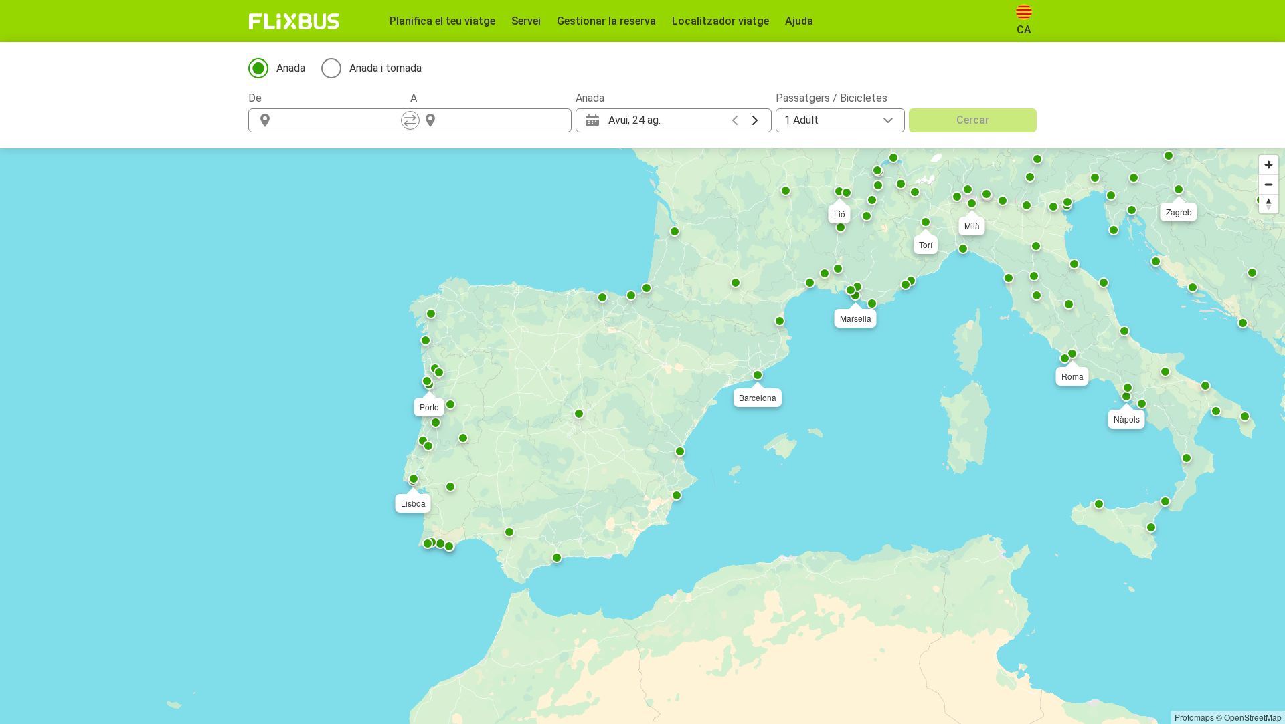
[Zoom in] (1268, 164)
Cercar (972, 120)
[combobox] (341, 120)
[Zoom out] (1268, 184)
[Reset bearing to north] (1268, 203)
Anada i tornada (385, 68)
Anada (290, 68)
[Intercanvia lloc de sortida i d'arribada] (410, 120)
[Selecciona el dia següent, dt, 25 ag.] (755, 120)
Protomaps (1194, 717)
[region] (642, 436)
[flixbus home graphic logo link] (294, 21)
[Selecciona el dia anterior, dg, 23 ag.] (735, 120)
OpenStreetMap (1253, 717)
